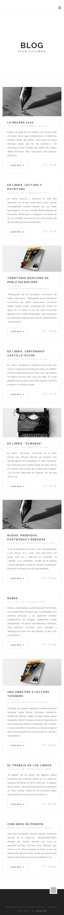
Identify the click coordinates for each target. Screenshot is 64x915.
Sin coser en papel (35, 602)
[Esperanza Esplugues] (16, 7)
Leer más (16, 165)
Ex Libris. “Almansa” (24, 443)
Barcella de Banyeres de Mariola (30, 288)
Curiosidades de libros (38, 769)
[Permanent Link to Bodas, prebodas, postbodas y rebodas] (32, 518)
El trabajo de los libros (29, 765)
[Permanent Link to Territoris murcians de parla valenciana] (32, 262)
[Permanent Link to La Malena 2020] (32, 105)
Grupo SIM (41, 911)
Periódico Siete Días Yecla (40, 543)
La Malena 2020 (20, 122)
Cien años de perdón (25, 824)
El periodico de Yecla (37, 193)
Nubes (12, 598)
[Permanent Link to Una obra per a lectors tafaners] (32, 676)
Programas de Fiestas (37, 126)
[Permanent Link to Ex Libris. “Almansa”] (32, 426)
